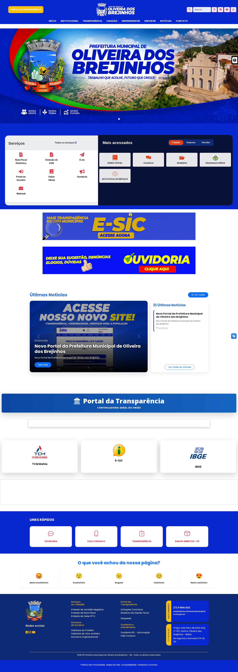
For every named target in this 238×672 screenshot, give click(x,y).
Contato (152, 664)
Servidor (206, 142)
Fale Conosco (128, 635)
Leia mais (43, 364)
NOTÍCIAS (165, 21)
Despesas (126, 618)
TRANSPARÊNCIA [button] (92, 21)
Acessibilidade (129, 664)
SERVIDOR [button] (150, 21)
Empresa (191, 142)
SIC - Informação (140, 632)
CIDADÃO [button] (111, 21)
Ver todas (199, 294)
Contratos (137, 609)
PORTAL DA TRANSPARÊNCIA (26, 9)
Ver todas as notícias (179, 367)
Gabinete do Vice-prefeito (85, 633)
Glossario (142, 664)
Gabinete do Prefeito (82, 630)
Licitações (126, 609)
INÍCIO (52, 21)
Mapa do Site (113, 664)
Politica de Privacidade (93, 664)
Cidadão (176, 142)
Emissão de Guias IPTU (83, 616)
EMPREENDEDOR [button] (131, 21)
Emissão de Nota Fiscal (83, 612)
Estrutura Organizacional (84, 636)
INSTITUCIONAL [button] (69, 21)
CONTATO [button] (182, 21)
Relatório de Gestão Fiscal (135, 612)
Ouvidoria (126, 632)
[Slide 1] (119, 119)
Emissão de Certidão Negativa (87, 609)
